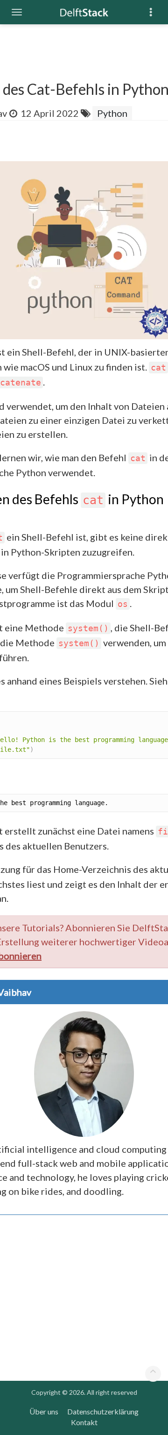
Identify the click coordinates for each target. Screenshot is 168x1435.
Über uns (43, 1411)
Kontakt (84, 1422)
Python (112, 113)
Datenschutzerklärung (103, 1411)
